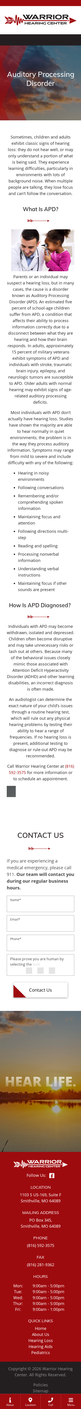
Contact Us (40, 990)
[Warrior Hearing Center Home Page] (40, 17)
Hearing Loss (40, 1340)
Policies (40, 1384)
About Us (40, 1334)
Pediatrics (40, 1352)
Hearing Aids (41, 1346)
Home (40, 1328)
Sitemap (40, 1391)
